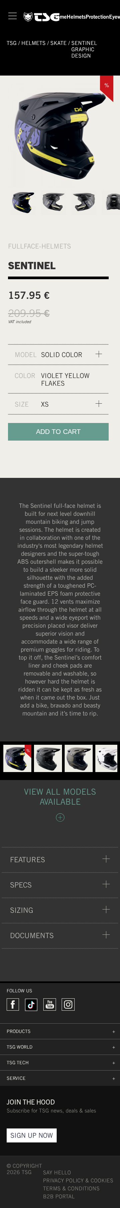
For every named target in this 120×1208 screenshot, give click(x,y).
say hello (57, 1172)
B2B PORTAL (59, 1196)
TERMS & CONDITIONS (71, 1188)
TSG (12, 43)
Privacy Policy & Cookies (78, 1180)
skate (58, 43)
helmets (33, 43)
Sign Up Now (31, 1135)
